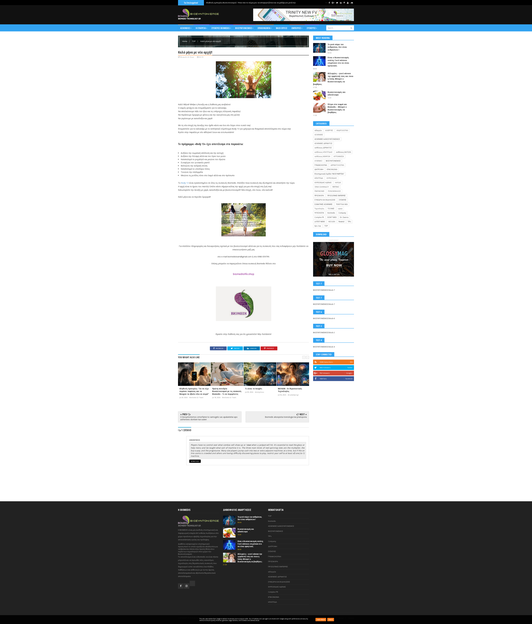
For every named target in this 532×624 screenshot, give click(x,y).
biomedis (331, 213)
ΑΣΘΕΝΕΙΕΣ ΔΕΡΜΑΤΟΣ (323, 143)
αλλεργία (318, 130)
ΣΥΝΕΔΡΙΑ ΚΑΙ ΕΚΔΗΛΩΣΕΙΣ (324, 200)
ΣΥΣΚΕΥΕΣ (342, 200)
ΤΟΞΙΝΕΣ (331, 208)
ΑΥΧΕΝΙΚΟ (318, 161)
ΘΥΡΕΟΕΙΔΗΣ (332, 178)
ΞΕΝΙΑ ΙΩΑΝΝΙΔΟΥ (321, 187)
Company (342, 213)
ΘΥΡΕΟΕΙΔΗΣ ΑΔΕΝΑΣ (323, 182)
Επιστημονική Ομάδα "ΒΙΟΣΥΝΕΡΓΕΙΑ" (329, 174)
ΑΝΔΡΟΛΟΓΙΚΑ (342, 130)
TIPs (349, 221)
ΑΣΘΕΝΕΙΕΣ (185, 28)
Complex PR (319, 217)
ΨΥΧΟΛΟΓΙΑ (319, 213)
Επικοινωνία (264, 28)
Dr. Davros (344, 217)
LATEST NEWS (319, 221)
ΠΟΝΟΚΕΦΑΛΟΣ (334, 191)
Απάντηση (195, 461)
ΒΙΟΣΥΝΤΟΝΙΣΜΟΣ (243, 28)
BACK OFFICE (281, 28)
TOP (194, 41)
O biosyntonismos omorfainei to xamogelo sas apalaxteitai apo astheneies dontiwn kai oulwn (208, 418)
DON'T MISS (332, 217)
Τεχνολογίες (319, 208)
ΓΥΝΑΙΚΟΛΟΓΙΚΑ (320, 165)
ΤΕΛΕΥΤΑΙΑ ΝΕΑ (342, 204)
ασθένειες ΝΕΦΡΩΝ (322, 156)
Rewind (341, 221)
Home (185, 41)
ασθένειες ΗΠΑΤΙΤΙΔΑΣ (323, 152)
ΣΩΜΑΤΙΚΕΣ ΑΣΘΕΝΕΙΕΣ (323, 204)
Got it (331, 620)
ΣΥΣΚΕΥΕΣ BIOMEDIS (220, 28)
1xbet (248, 445)
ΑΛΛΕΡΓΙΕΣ (329, 130)
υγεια (340, 208)
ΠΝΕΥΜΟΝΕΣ (319, 191)
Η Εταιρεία (201, 28)
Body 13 (185, 183)
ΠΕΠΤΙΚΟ (335, 187)
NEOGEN (331, 221)
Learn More (321, 620)
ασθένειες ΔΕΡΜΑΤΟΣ (323, 148)
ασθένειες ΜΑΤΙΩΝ (343, 152)
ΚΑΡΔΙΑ (338, 182)
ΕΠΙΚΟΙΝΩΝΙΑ (332, 169)
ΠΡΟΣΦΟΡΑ (319, 195)
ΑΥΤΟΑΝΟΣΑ (339, 156)
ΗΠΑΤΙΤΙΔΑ (318, 178)
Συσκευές (311, 28)
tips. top (317, 226)
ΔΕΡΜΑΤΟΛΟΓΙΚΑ (337, 165)
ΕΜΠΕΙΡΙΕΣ (296, 28)
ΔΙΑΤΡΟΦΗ (318, 169)
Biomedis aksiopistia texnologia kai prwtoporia (286, 417)
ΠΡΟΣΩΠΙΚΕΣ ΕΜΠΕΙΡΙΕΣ (336, 195)
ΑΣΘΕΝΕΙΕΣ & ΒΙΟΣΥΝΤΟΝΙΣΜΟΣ (327, 139)
